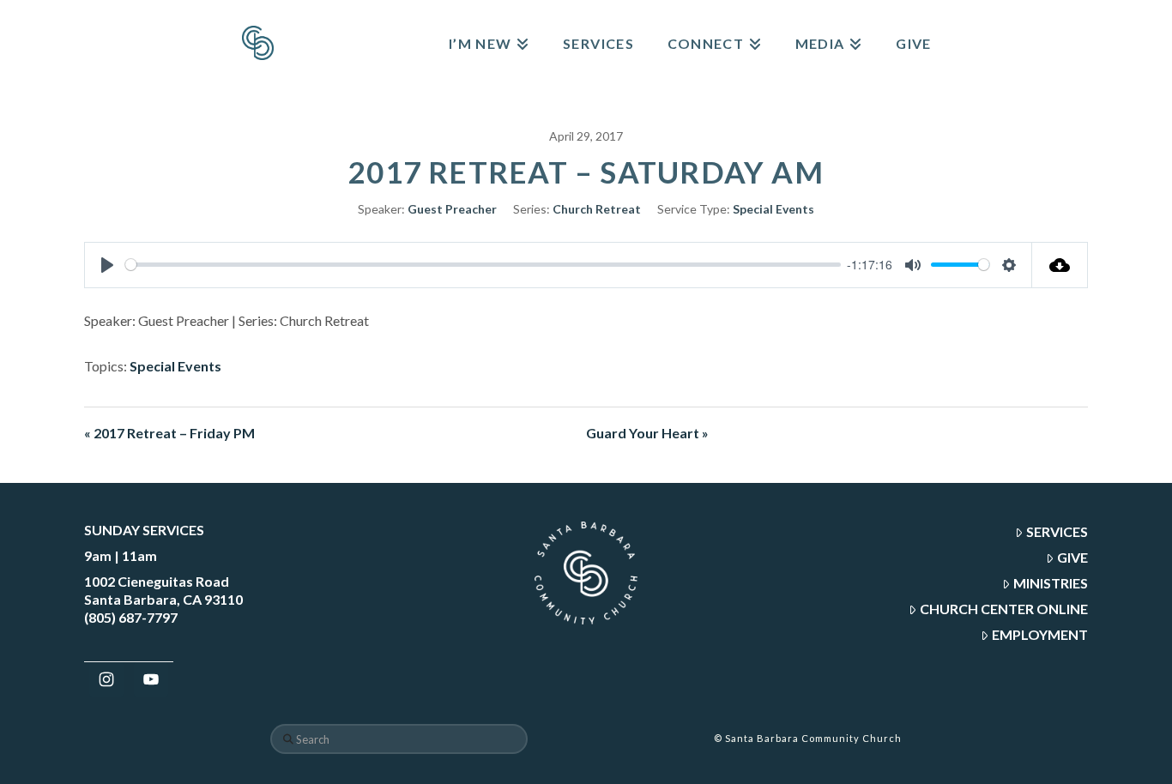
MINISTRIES (1050, 583)
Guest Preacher (452, 209)
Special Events (773, 209)
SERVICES (1057, 531)
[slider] (483, 264)
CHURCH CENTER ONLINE (1004, 608)
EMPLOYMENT (1040, 634)
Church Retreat (597, 209)
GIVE (1072, 557)
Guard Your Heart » (647, 433)
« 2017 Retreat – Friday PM (169, 433)
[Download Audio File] (1060, 265)
